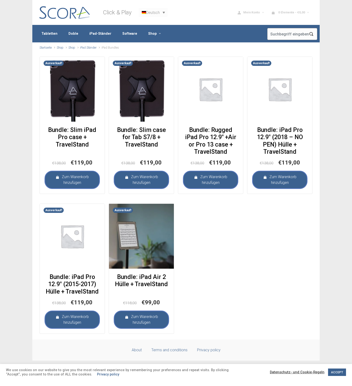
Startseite (46, 47)
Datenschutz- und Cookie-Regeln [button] (297, 372)
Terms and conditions (169, 350)
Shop (60, 47)
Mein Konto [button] (252, 12)
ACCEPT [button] (337, 372)
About (137, 350)
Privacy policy (209, 350)
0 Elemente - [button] (291, 12)
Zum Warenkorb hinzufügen (75, 180)
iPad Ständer (88, 47)
